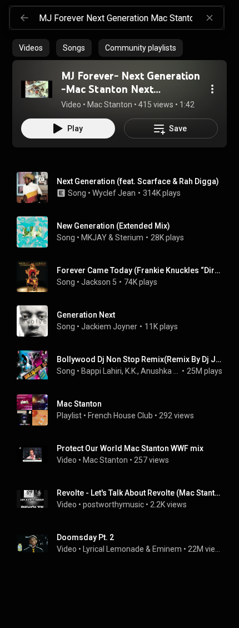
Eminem (167, 549)
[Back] (24, 18)
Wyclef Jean (114, 193)
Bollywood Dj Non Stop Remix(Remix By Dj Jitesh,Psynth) (140, 359)
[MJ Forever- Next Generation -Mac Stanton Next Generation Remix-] (36, 89)
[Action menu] (212, 89)
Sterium (129, 237)
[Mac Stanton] (124, 410)
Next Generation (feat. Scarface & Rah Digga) (138, 181)
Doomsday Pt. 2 (85, 537)
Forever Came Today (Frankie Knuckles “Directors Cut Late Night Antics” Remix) (140, 270)
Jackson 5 (99, 282)
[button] (36, 89)
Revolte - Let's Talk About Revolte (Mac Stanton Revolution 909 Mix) (140, 492)
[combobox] (131, 18)
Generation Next (86, 314)
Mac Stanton (105, 460)
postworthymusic (113, 504)
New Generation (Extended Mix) (113, 225)
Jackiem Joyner (109, 326)
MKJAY (94, 237)
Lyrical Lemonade (113, 549)
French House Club (120, 415)
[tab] (30, 48)
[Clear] (209, 18)
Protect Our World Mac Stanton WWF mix (130, 448)
